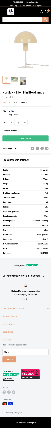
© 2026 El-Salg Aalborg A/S (25, 423)
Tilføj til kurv (25, 138)
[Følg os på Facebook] (4, 392)
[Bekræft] (45, 19)
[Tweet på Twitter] (42, 148)
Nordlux (6, 102)
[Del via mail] (47, 148)
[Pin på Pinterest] (37, 148)
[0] (46, 11)
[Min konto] (41, 11)
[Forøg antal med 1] (24, 122)
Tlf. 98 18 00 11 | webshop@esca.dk (25, 2)
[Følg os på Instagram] (9, 392)
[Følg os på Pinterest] (13, 392)
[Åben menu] (3, 12)
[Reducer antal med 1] (11, 122)
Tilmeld (9, 359)
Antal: (5, 122)
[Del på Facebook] (32, 148)
